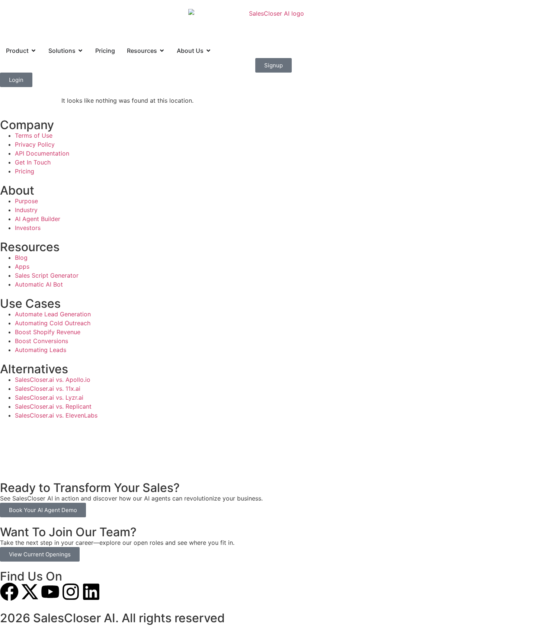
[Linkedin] (91, 591)
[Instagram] (70, 591)
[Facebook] (9, 591)
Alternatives (34, 369)
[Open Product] (33, 50)
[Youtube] (50, 591)
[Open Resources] (162, 50)
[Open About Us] (208, 50)
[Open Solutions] (80, 50)
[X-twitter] (29, 591)
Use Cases (30, 303)
